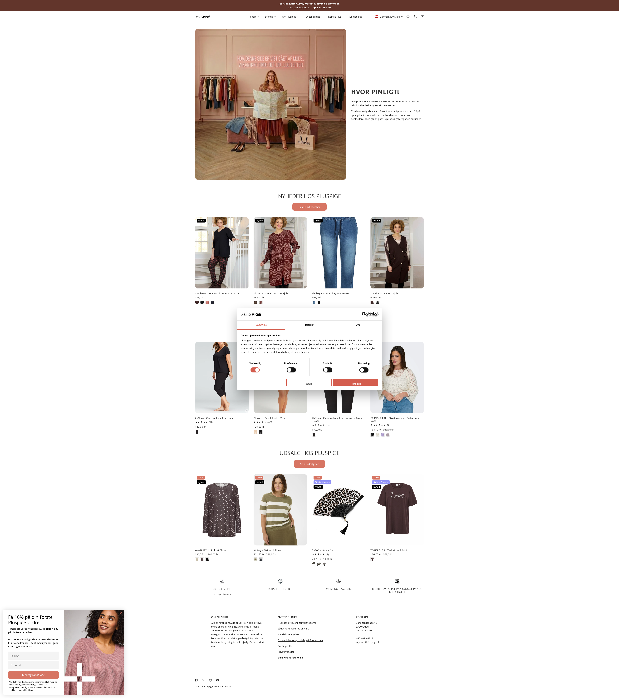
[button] (422, 16)
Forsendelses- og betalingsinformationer (300, 640)
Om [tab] (358, 325)
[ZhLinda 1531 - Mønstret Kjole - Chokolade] (255, 302)
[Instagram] (210, 680)
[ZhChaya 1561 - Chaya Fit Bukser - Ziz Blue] (314, 302)
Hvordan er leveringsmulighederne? (298, 622)
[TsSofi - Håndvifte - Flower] (319, 564)
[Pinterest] (203, 680)
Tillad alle (355, 383)
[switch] (291, 369)
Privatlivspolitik (286, 651)
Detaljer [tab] (309, 325)
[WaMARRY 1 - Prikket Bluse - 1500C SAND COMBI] (197, 559)
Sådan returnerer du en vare (293, 628)
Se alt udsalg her (309, 463)
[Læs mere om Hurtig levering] (222, 581)
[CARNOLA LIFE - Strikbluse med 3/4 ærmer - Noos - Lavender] (383, 435)
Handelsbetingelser (289, 634)
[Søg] (408, 16)
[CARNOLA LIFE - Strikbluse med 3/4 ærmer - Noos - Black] (372, 435)
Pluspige (208, 686)
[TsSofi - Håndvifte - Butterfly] (314, 564)
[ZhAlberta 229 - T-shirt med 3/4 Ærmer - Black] (202, 302)
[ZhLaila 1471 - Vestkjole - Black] (377, 302)
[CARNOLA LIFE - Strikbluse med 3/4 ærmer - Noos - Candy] (388, 435)
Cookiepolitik (285, 646)
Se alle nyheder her (309, 206)
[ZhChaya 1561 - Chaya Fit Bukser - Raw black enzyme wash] (319, 302)
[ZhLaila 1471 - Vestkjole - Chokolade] (372, 302)
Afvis (309, 383)
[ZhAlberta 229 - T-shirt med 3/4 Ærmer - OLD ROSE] (207, 302)
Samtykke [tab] (261, 325)
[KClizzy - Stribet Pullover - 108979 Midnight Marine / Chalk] (261, 559)
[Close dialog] (121, 613)
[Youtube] (217, 680)
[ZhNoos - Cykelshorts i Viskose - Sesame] (255, 432)
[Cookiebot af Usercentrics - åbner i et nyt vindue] (364, 314)
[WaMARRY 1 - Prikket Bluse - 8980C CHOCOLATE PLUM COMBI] (202, 559)
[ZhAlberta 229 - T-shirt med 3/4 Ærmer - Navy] (212, 302)
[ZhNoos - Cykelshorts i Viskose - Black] (261, 432)
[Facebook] (196, 680)
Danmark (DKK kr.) (390, 16)
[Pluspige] (203, 16)
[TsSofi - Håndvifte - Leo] (324, 564)
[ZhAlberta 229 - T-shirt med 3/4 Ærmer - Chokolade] (197, 302)
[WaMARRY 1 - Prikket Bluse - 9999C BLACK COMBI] (207, 559)
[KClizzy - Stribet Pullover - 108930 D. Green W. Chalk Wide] (255, 559)
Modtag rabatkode (33, 675)
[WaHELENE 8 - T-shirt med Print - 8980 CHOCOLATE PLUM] (372, 559)
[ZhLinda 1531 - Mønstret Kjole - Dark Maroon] (261, 302)
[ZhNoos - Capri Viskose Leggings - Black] (197, 432)
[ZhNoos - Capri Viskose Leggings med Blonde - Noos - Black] (314, 435)
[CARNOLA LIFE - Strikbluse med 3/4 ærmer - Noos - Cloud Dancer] (377, 435)
